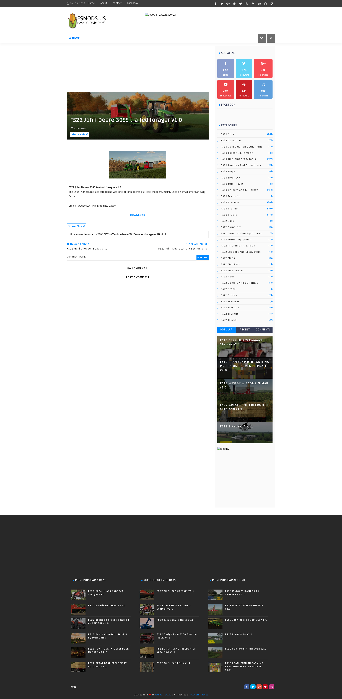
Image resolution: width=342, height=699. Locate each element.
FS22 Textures (230, 301)
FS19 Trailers (230, 208)
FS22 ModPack (230, 264)
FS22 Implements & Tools (238, 245)
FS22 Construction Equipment (241, 233)
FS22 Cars (227, 220)
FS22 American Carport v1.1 (107, 605)
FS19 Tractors (230, 202)
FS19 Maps (228, 171)
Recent (245, 329)
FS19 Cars (227, 134)
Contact (117, 3)
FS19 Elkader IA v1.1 (236, 426)
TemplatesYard (163, 694)
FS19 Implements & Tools (238, 159)
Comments (263, 329)
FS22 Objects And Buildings (239, 282)
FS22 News (228, 276)
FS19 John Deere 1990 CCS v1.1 (246, 620)
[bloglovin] (240, 3)
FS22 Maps (228, 258)
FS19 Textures (230, 196)
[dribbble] (246, 3)
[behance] (259, 3)
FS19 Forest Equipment (237, 152)
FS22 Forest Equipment (237, 239)
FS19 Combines (231, 140)
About (103, 3)
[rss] (253, 3)
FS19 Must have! (232, 183)
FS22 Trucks (229, 320)
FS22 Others (229, 295)
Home (91, 3)
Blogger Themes (199, 694)
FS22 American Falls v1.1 (173, 663)
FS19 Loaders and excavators (241, 165)
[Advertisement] (153, 68)
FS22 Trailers (230, 313)
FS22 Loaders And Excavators (241, 251)
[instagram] (265, 3)
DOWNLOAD (137, 215)
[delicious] (271, 3)
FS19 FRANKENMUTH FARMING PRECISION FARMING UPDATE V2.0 (244, 366)
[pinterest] (234, 3)
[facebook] (215, 3)
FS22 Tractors (230, 307)
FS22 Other (228, 289)
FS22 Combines (231, 227)
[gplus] (228, 3)
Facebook (132, 3)
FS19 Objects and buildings (239, 189)
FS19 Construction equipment (241, 146)
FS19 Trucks (229, 214)
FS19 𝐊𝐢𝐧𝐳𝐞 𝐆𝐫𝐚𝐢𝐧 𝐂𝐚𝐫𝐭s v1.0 (175, 620)
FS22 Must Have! (232, 270)
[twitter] (221, 3)
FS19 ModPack (230, 177)
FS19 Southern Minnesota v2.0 (245, 648)
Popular (226, 329)
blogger (202, 257)
